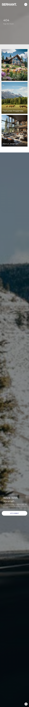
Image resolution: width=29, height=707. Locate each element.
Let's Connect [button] (14, 513)
